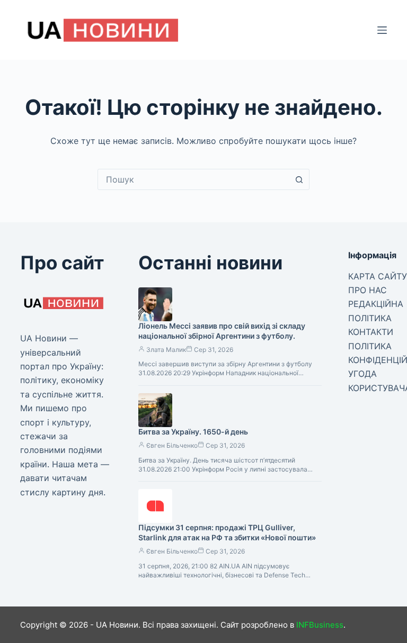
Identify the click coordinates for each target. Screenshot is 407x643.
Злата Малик (166, 350)
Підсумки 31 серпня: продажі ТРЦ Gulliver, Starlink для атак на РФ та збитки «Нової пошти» (227, 532)
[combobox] (193, 179)
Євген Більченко (172, 445)
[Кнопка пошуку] (299, 179)
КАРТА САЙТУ (377, 276)
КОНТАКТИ (370, 332)
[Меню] (382, 30)
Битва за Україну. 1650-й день (193, 431)
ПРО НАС (367, 290)
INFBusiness (319, 625)
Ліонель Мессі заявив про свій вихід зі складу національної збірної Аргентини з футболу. (221, 330)
